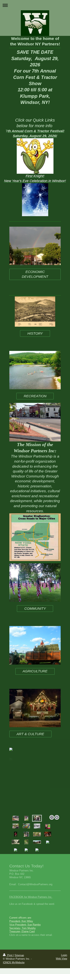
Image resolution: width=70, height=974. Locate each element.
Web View (61, 958)
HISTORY (35, 333)
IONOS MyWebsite (13, 962)
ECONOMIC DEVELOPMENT (35, 274)
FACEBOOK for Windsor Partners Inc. (30, 896)
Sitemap (19, 955)
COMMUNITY (35, 608)
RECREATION (35, 396)
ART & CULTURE (30, 734)
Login (64, 955)
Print (9, 955)
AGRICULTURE (35, 671)
